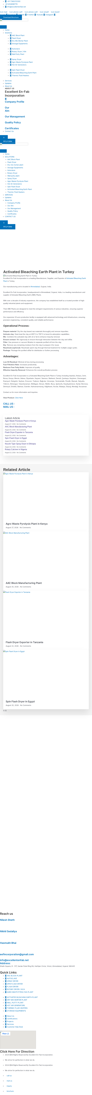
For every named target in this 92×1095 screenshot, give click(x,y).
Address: (5, 963)
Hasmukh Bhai (8, 942)
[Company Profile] (6, 99)
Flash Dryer (11, 162)
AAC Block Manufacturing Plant (18, 427)
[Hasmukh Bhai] (0, 940)
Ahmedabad (35, 287)
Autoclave (11, 170)
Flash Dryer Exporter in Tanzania (19, 432)
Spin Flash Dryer (13, 187)
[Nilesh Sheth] (0, 917)
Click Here (19, 398)
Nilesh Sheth (7, 919)
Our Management (15, 116)
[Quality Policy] (5, 119)
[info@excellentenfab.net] (0, 957)
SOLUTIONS (9, 157)
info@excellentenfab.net (14, 960)
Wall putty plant (13, 176)
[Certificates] (5, 125)
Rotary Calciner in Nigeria (16, 449)
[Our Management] (5, 114)
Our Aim (10, 206)
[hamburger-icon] (3, 27)
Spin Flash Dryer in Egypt (16, 438)
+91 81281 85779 (6, 934)
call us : (9, 403)
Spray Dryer (12, 178)
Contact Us (9, 131)
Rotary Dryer (12, 173)
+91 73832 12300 (7, 923)
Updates (8, 83)
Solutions (8, 33)
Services (8, 81)
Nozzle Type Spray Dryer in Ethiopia (20, 444)
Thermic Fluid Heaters (15, 192)
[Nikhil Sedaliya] (0, 928)
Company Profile (14, 101)
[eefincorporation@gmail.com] (0, 951)
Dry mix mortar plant (15, 165)
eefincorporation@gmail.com (17, 954)
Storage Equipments (15, 168)
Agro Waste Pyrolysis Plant (17, 181)
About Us (8, 86)
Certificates (12, 128)
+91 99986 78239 (7, 946)
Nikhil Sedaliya (8, 931)
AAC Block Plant (13, 159)
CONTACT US (10, 216)
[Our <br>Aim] (5, 105)
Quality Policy (13, 122)
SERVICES (9, 195)
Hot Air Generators (14, 184)
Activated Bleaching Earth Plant (19, 189)
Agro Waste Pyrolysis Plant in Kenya (20, 421)
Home (7, 30)
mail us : (8, 406)
